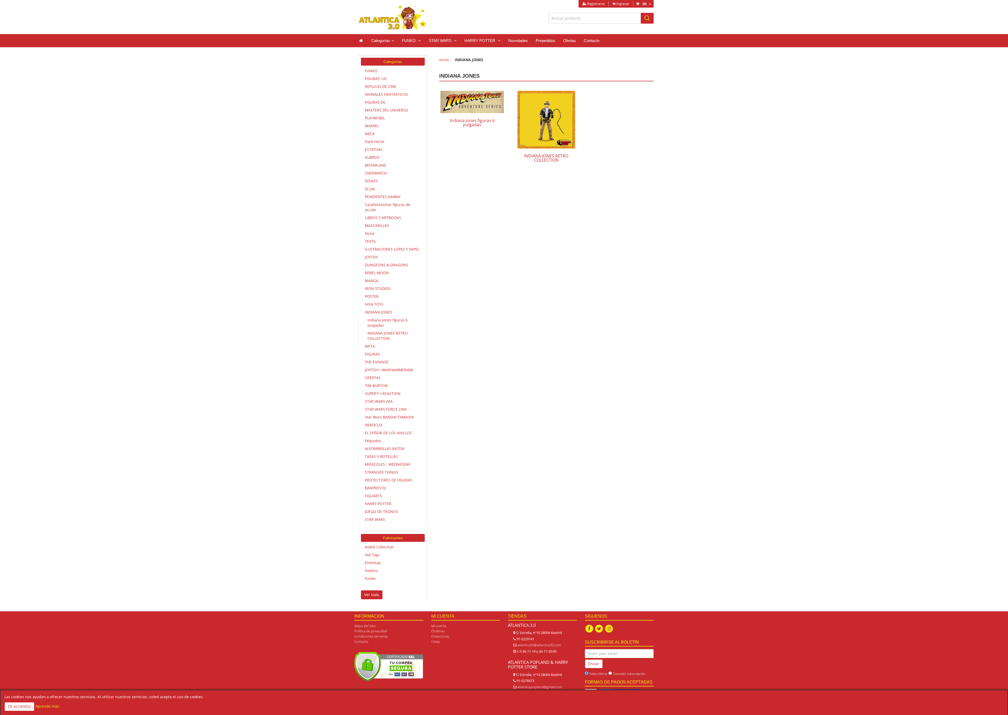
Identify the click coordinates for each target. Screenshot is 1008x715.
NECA (370, 133)
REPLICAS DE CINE (380, 86)
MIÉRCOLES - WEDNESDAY (388, 464)
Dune (369, 233)
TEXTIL (370, 241)
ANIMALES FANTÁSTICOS (386, 94)
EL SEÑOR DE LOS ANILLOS (388, 432)
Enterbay (373, 562)
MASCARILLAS (377, 225)
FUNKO (371, 70)
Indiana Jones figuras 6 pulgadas (388, 322)
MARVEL (372, 125)
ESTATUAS (373, 149)
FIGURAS (372, 354)
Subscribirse (598, 673)
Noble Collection (379, 546)
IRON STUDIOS (378, 288)
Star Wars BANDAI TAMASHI (389, 417)
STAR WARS (375, 519)
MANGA (372, 280)
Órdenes (438, 631)
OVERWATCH (376, 173)
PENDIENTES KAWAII (382, 196)
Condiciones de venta (370, 636)
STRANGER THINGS (381, 472)
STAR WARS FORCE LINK (386, 409)
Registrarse (595, 3)
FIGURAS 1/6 (375, 78)
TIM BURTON (376, 385)
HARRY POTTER (378, 503)
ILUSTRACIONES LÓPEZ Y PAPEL (392, 249)
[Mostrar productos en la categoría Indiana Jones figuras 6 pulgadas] (472, 102)
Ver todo (371, 594)
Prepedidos (545, 40)
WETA (370, 346)
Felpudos (373, 440)
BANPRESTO (375, 487)
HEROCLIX (373, 424)
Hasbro (371, 570)
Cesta (435, 641)
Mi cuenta (438, 625)
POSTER (372, 296)
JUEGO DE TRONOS (381, 511)
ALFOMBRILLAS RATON (385, 448)
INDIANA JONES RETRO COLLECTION (388, 336)
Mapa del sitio (365, 625)
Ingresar (622, 3)
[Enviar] (647, 18)
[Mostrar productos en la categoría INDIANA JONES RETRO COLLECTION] (546, 120)
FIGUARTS (373, 495)
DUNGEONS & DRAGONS (386, 264)
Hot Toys (372, 554)
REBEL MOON (377, 272)
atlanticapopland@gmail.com (539, 687)
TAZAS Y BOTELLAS (381, 456)
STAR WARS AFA (379, 401)
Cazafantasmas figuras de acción (387, 207)
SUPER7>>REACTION (383, 393)
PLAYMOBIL (375, 117)
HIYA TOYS (374, 304)
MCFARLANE (375, 165)
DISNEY (371, 180)
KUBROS (372, 157)
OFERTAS (373, 377)
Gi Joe (370, 188)
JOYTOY (371, 257)
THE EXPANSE (376, 361)
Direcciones (440, 636)
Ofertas (569, 40)
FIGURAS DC (375, 102)
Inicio (444, 59)
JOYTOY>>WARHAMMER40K (389, 369)
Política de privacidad (370, 631)
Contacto (591, 40)
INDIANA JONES (378, 312)
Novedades (518, 40)
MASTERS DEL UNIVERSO (386, 110)
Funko (370, 578)
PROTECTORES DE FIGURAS (388, 480)
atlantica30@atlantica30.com (539, 645)
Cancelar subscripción (629, 673)
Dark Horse (374, 141)
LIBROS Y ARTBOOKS (383, 217)
